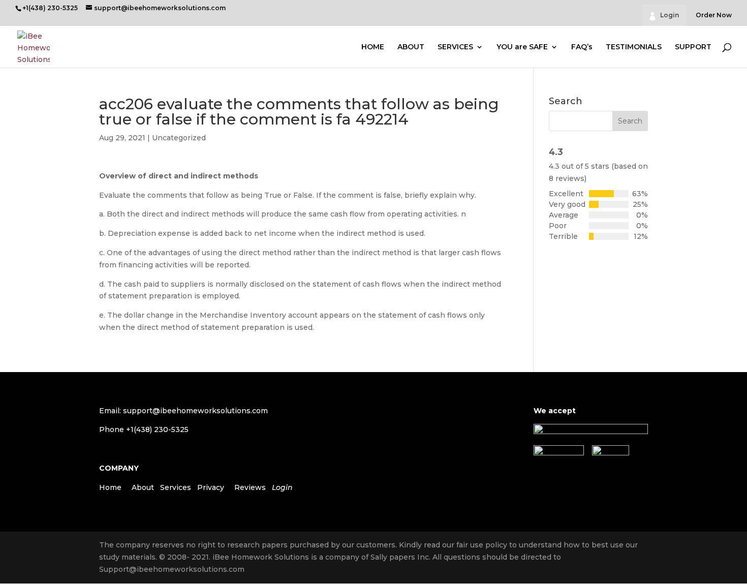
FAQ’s (582, 47)
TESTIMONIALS (634, 47)
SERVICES (455, 47)
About (143, 487)
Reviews (250, 487)
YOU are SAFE (522, 47)
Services (175, 487)
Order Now (714, 15)
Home (110, 487)
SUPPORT (693, 47)
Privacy (210, 487)
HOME (372, 47)
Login (669, 15)
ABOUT (410, 47)
